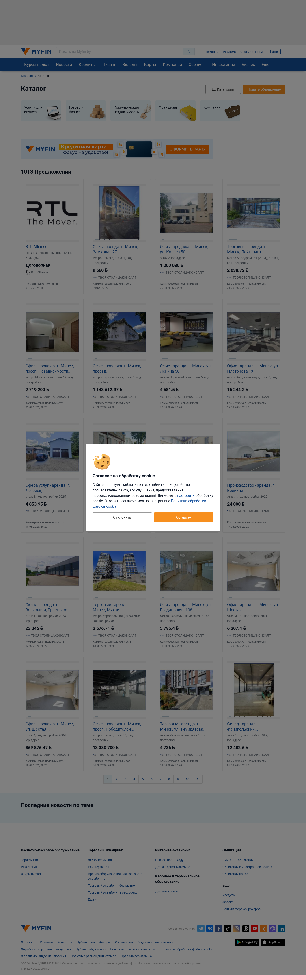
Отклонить (122, 517)
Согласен (184, 517)
